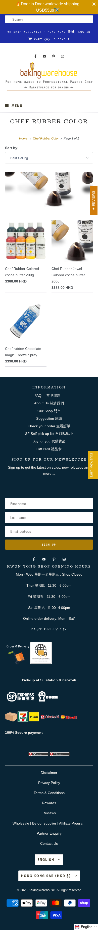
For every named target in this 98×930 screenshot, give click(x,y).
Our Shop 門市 (49, 411)
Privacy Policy (49, 783)
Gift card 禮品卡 (49, 449)
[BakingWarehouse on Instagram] (62, 56)
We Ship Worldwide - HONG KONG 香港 (41, 31)
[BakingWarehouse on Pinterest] (53, 56)
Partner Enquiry (49, 833)
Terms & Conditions (49, 793)
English (46, 860)
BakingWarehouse (41, 890)
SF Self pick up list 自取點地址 (49, 434)
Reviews (49, 813)
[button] (86, 927)
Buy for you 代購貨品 (49, 441)
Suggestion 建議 (49, 418)
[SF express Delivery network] (11, 721)
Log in (84, 31)
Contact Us (49, 843)
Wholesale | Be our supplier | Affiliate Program (49, 823)
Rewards (49, 803)
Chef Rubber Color (49, 121)
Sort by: (12, 148)
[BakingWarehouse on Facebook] (35, 56)
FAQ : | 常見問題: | (49, 395)
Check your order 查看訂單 (49, 426)
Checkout (62, 39)
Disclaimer (49, 773)
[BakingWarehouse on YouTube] (44, 56)
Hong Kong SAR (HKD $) (46, 876)
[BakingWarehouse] (49, 78)
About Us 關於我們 (49, 403)
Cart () (41, 39)
